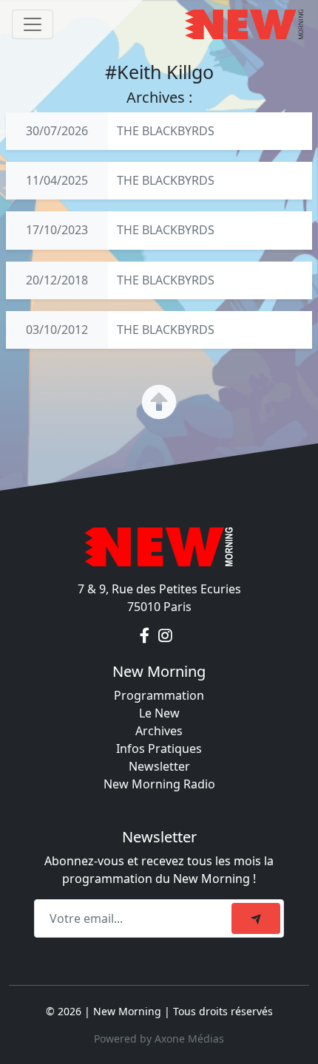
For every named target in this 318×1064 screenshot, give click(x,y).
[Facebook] (146, 636)
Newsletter (159, 766)
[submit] (255, 918)
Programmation (159, 695)
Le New (159, 713)
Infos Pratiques (159, 748)
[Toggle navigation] (32, 24)
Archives (159, 731)
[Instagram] (165, 636)
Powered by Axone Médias (159, 1038)
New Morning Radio (159, 784)
